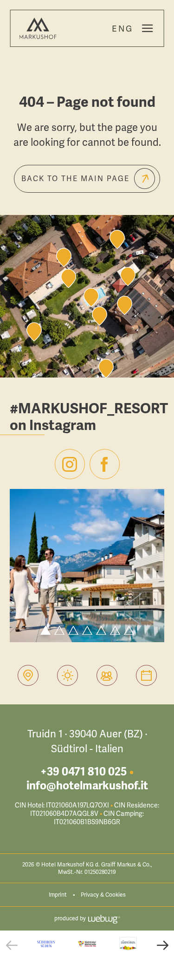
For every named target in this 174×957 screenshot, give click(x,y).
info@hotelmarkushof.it (87, 786)
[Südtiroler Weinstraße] (87, 944)
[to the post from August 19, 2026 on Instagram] (87, 565)
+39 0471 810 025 (83, 772)
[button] (11, 945)
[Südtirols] (46, 943)
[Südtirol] (128, 944)
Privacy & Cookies (103, 894)
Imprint (58, 894)
